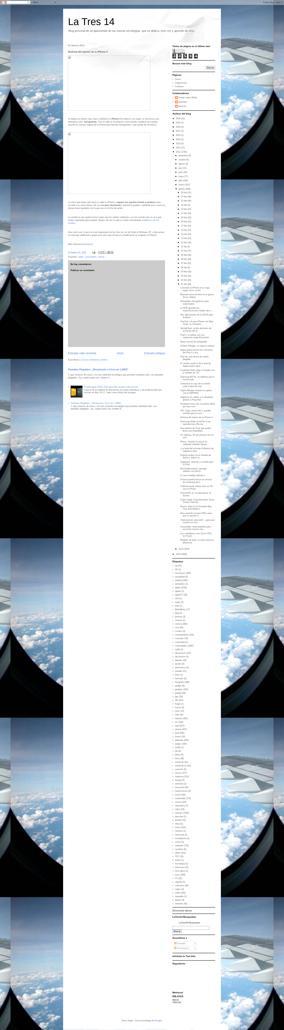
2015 (178, 139)
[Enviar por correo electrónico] (99, 252)
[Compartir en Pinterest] (112, 252)
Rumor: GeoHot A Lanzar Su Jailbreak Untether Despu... (194, 443)
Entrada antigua (154, 353)
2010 (178, 554)
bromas (178, 616)
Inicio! (178, 79)
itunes (178, 736)
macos (178, 773)
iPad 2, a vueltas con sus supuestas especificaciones (194, 336)
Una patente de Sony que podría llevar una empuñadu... (195, 429)
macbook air (181, 765)
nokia (177, 809)
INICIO (175, 1000)
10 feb (184, 250)
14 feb (184, 238)
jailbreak (179, 740)
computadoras (182, 634)
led (176, 751)
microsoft (179, 787)
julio (180, 168)
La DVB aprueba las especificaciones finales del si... (196, 309)
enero (181, 549)
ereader (178, 671)
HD (176, 700)
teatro (177, 860)
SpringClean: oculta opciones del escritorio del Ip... (196, 329)
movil (177, 795)
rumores (179, 831)
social (178, 842)
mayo (181, 176)
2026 (178, 118)
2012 (178, 147)
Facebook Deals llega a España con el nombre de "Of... (197, 371)
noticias (178, 813)
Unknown (182, 102)
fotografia (179, 682)
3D (176, 566)
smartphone (180, 838)
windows (179, 903)
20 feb (184, 217)
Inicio (120, 353)
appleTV (179, 595)
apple (80, 257)
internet (178, 718)
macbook (179, 762)
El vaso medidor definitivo (192, 475)
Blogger (158, 1020)
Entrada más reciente (82, 353)
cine (177, 627)
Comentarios (182, 948)
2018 (178, 127)
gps (176, 696)
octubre (182, 159)
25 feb (184, 200)
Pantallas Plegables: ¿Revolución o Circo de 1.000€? (98, 369)
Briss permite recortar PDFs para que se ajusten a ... (196, 514)
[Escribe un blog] (102, 252)
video (177, 893)
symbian (179, 849)
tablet (177, 853)
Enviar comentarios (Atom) (94, 360)
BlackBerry (180, 609)
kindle (178, 747)
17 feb (184, 225)
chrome (178, 620)
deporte (178, 660)
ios (176, 722)
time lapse (180, 871)
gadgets (179, 689)
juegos (178, 744)
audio (177, 602)
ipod (177, 733)
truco (177, 874)
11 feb (184, 246)
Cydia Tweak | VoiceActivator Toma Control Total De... (197, 501)
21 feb (184, 213)
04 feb (184, 271)
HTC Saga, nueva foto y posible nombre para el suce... (195, 411)
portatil (178, 820)
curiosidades (91, 257)
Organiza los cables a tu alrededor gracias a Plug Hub (196, 398)
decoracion (180, 653)
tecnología (180, 863)
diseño (178, 664)
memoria (179, 783)
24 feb (184, 205)
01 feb (184, 284)
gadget (178, 685)
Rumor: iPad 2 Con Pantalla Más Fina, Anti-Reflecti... (196, 507)
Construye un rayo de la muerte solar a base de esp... (195, 384)
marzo (181, 184)
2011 (178, 152)
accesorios (180, 573)
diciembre (183, 155)
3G (176, 569)
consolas (179, 638)
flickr (177, 674)
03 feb (184, 276)
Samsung (179, 834)
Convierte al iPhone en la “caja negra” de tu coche (194, 289)
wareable (179, 896)
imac (177, 711)
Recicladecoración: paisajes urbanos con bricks (193, 469)
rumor (177, 827)
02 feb (184, 280)
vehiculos (179, 885)
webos (178, 900)
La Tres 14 (91, 21)
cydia (177, 649)
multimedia (180, 798)
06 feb (184, 267)
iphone (101, 257)
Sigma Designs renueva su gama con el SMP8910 (196, 391)
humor (178, 707)
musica (178, 802)
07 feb (184, 263)
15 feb (184, 234)
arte (177, 598)
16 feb (184, 230)
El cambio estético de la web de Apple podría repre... (195, 364)
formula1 (179, 678)
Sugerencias (181, 83)
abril (180, 180)
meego (178, 780)
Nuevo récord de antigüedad (193, 341)
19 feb (184, 221)
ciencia (178, 624)
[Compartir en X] (105, 252)
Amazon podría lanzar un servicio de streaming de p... (196, 480)
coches (178, 631)
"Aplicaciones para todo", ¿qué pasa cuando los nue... (197, 521)
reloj (177, 823)
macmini (179, 769)
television (179, 867)
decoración (180, 656)
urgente (178, 882)
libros (177, 754)
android (178, 580)
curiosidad (180, 642)
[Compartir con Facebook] (109, 252)
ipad (177, 725)
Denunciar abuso (182, 910)
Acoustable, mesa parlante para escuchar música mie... (195, 528)
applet (178, 591)
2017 (178, 131)
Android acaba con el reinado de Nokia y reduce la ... (195, 456)
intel (177, 714)
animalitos (180, 584)
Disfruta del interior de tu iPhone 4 (196, 417)
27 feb (184, 196)
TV (176, 878)
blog (177, 613)
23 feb (184, 209)
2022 (178, 122)
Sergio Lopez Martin (187, 97)
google (178, 693)
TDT (177, 856)
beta (177, 606)
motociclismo (181, 791)
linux (177, 758)
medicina (179, 776)
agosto (182, 163)
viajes (178, 889)
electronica (180, 667)
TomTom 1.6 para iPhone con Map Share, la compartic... (196, 322)
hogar (177, 704)
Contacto (179, 86)
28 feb (184, 192)
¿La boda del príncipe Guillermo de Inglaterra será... (196, 449)
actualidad (180, 576)
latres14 (182, 106)
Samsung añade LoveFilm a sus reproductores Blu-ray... (195, 422)
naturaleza (180, 805)
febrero (182, 189)
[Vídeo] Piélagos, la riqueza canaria (197, 346)
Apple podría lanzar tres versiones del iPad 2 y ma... (196, 351)
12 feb (184, 242)
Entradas (181, 943)
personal (179, 816)
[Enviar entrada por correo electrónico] (93, 252)
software (179, 845)
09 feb (184, 255)
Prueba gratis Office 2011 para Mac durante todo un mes (111, 387)
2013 (178, 143)
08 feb (184, 259)
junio (181, 172)
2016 (178, 135)
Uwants (88, 244)
